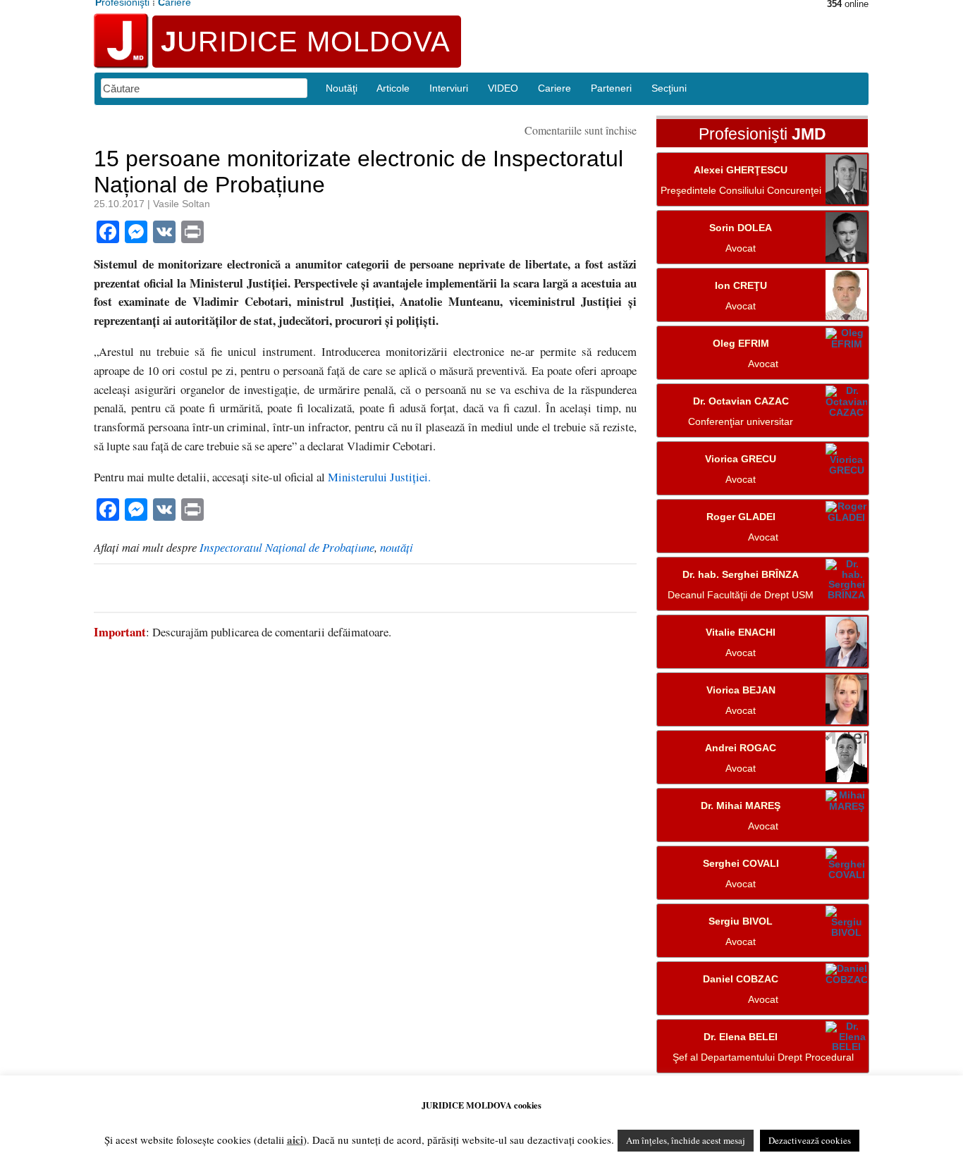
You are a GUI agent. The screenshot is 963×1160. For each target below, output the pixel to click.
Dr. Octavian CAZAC (741, 401)
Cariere (554, 88)
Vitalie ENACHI (740, 632)
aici (295, 1139)
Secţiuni (669, 88)
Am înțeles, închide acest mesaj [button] (685, 1140)
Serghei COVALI (741, 863)
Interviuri (448, 88)
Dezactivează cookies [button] (809, 1140)
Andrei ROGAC (740, 748)
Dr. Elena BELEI (741, 1037)
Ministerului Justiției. (379, 477)
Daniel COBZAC (740, 979)
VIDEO (503, 88)
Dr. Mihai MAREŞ (740, 806)
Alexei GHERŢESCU (740, 170)
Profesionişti (762, 135)
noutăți (396, 547)
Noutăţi (341, 88)
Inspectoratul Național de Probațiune (287, 547)
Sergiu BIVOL (741, 921)
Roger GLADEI (740, 517)
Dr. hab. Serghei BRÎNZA (740, 574)
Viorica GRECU (740, 459)
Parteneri (611, 88)
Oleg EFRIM (741, 343)
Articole (393, 88)
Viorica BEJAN (740, 690)
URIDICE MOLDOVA (305, 41)
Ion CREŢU (741, 285)
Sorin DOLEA (740, 228)
